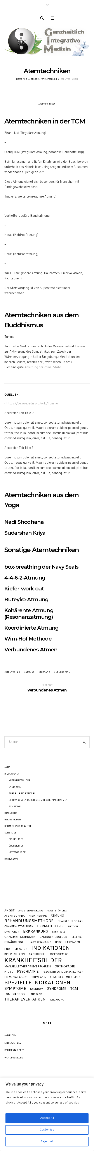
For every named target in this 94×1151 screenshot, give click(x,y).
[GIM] (47, 40)
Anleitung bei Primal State (42, 367)
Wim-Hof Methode (28, 639)
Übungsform (63, 672)
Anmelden (10, 1035)
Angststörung (57, 910)
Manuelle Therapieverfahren (27, 966)
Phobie (8, 971)
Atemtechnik (13, 672)
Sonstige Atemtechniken (65, 977)
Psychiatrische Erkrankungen (63, 971)
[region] (47, 1114)
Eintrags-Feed (12, 1042)
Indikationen (11, 773)
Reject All (47, 1141)
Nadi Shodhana (24, 522)
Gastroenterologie (54, 936)
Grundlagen (16, 839)
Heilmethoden (32, 79)
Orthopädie (65, 966)
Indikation (20, 949)
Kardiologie (37, 954)
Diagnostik (10, 813)
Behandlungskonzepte (17, 826)
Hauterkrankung (40, 942)
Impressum (11, 858)
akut (7, 767)
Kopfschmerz (58, 954)
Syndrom (36, 988)
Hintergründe (17, 852)
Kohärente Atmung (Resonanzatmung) (29, 613)
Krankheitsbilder (19, 780)
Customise (47, 1130)
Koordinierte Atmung (31, 628)
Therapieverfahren (25, 999)
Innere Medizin (14, 954)
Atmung (30, 672)
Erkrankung (35, 931)
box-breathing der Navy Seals (41, 567)
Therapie (45, 672)
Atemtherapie (38, 915)
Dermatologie (50, 926)
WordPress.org (13, 1057)
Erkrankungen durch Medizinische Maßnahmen (38, 800)
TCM (74, 989)
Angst (9, 910)
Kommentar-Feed (14, 1050)
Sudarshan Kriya (24, 533)
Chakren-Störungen (18, 926)
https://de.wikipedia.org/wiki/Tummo (32, 404)
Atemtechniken (50, 79)
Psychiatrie (28, 971)
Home (19, 79)
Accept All (47, 1118)
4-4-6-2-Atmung (24, 578)
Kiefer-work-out (24, 588)
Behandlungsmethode (29, 921)
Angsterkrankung (30, 910)
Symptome (15, 806)
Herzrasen (72, 942)
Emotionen (11, 931)
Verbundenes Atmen (30, 649)
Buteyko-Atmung (26, 599)
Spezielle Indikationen (22, 793)
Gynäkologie (14, 942)
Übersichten (16, 845)
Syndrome (15, 787)
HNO (7, 949)
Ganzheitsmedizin (20, 936)
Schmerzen (38, 977)
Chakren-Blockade (70, 921)
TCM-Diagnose (15, 994)
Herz (58, 942)
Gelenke (76, 937)
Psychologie (15, 977)
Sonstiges (10, 832)
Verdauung (57, 1000)
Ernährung (59, 932)
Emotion (73, 926)
